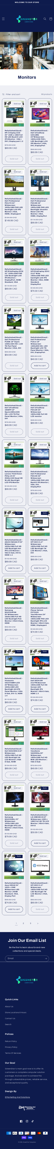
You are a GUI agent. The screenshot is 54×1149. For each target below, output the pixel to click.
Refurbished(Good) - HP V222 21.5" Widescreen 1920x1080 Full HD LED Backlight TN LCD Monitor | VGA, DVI (40, 889)
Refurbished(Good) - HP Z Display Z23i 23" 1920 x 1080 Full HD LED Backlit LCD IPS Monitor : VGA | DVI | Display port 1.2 (14, 136)
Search (8, 1024)
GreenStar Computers (29, 1142)
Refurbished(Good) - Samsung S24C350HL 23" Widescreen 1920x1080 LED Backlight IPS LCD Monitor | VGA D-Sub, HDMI (14, 822)
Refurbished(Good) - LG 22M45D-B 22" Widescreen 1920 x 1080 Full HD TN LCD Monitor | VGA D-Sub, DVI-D (40, 820)
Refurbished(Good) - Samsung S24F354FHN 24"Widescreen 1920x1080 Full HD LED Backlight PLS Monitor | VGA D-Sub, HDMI (14, 615)
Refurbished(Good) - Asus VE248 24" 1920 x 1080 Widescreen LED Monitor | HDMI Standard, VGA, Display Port (14, 889)
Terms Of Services (13, 1053)
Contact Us (10, 1018)
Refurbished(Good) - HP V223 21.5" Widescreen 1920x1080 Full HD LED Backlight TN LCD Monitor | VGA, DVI (40, 546)
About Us (9, 1007)
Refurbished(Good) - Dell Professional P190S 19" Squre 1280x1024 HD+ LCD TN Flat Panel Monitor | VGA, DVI (14, 342)
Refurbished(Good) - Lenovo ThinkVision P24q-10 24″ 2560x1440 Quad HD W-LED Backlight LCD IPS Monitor (14, 477)
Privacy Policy (11, 1047)
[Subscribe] (46, 959)
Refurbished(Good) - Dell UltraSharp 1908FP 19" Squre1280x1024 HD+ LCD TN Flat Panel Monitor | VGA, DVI (14, 412)
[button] (3, 19)
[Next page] (38, 923)
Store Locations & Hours (15, 1013)
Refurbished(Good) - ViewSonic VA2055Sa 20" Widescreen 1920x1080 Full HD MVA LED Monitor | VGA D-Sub (40, 755)
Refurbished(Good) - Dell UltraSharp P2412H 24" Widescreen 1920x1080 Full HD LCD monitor (40, 411)
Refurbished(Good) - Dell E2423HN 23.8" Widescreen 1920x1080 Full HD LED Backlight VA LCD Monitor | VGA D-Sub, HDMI (14, 755)
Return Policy (11, 1041)
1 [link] (16, 923)
